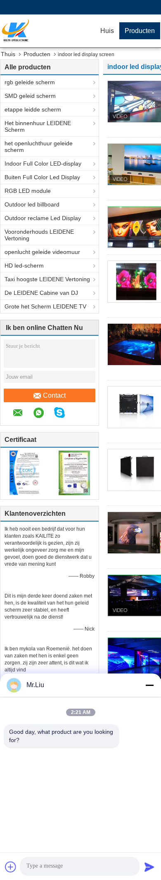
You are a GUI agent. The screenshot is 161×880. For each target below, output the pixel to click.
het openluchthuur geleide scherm (39, 146)
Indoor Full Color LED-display (43, 163)
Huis (107, 30)
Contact (54, 395)
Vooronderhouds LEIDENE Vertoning (39, 235)
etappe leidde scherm (33, 109)
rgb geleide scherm (30, 82)
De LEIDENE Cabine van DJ (41, 292)
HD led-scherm (24, 265)
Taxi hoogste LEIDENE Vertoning (47, 279)
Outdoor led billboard (32, 204)
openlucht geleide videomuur (42, 252)
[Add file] (11, 867)
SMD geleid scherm (30, 96)
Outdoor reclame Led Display (43, 218)
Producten (140, 30)
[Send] (149, 867)
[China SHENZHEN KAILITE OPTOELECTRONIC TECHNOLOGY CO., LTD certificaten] (25, 472)
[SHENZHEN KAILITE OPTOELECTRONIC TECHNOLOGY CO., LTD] (47, 30)
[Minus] (149, 685)
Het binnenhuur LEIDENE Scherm (38, 126)
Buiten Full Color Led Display (42, 177)
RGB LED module (28, 190)
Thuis (8, 54)
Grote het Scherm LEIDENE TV (45, 306)
